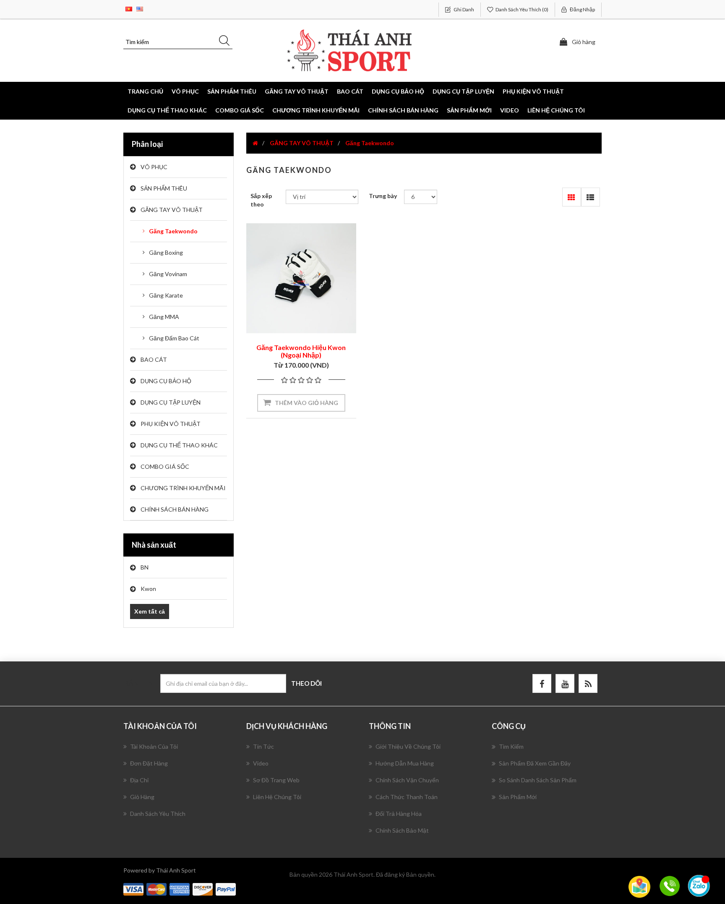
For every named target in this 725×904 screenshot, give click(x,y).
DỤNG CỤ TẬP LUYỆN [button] (463, 91)
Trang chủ (145, 91)
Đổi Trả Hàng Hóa (399, 813)
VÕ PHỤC (154, 166)
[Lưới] (571, 197)
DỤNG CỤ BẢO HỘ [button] (398, 91)
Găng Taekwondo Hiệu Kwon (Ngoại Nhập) (301, 351)
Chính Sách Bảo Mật (402, 830)
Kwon (148, 588)
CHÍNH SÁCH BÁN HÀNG (403, 110)
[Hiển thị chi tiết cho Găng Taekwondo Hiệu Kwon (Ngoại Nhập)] (301, 278)
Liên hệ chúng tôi (556, 110)
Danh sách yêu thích (157, 813)
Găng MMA (164, 316)
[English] (139, 8)
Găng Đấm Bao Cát (174, 338)
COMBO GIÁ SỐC (239, 110)
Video (509, 110)
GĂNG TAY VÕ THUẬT (172, 209)
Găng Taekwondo (173, 231)
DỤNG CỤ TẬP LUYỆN (171, 402)
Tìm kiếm (511, 746)
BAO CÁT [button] (350, 91)
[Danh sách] (590, 197)
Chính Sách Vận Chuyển (407, 780)
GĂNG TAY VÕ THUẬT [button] (297, 91)
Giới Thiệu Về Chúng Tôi (408, 746)
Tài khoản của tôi (154, 746)
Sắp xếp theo (261, 200)
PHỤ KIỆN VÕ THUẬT (171, 423)
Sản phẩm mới (469, 110)
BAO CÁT (154, 359)
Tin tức (263, 746)
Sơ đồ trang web (276, 780)
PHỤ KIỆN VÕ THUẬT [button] (533, 91)
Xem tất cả (149, 611)
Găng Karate (166, 295)
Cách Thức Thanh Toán (407, 796)
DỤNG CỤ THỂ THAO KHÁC (167, 110)
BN (145, 567)
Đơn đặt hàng (149, 763)
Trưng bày (383, 195)
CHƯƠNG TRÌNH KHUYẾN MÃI (316, 110)
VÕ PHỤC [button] (185, 91)
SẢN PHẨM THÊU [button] (231, 91)
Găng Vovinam (168, 273)
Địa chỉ (139, 780)
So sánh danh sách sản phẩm (537, 780)
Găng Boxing (166, 252)
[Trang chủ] (255, 142)
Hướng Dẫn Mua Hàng (405, 763)
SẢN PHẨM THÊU (164, 188)
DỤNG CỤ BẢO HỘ (166, 380)
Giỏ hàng (142, 796)
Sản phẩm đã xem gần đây (535, 763)
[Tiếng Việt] (128, 8)
